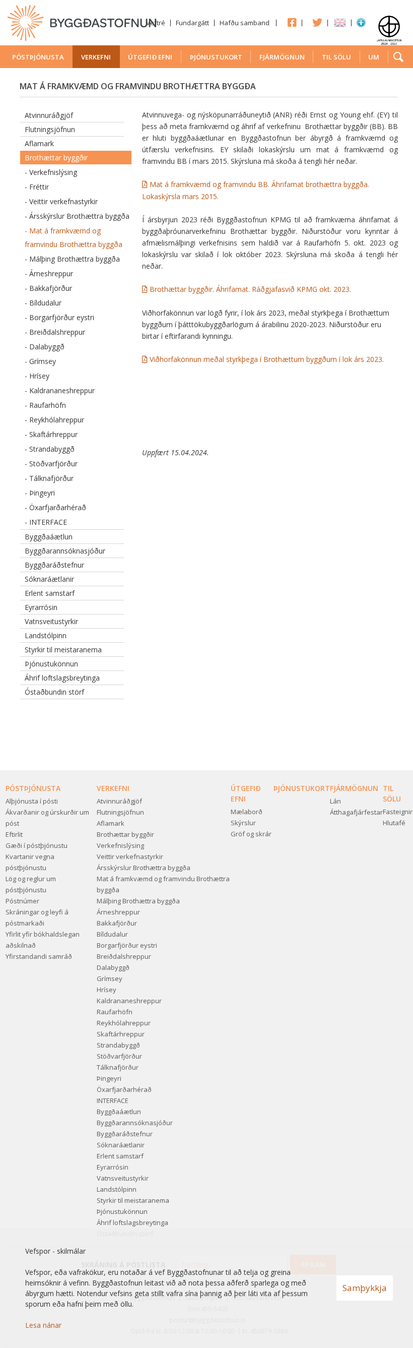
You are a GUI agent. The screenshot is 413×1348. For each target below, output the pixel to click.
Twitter (314, 22)
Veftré (155, 22)
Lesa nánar (43, 1325)
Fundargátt (192, 22)
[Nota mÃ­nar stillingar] (361, 24)
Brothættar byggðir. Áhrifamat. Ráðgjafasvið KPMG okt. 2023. (250, 289)
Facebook (289, 22)
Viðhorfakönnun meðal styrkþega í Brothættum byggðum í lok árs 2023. (267, 359)
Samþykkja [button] (364, 1288)
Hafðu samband (244, 22)
